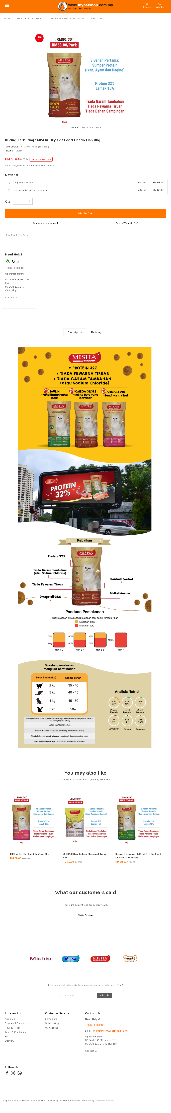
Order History (52, 1023)
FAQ (7, 1036)
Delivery (96, 332)
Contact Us (11, 297)
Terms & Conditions (15, 1032)
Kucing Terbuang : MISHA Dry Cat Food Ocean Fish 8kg (78, 18)
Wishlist (160, 7)
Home (7, 18)
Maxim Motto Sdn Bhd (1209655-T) (40, 1100)
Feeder (19, 18)
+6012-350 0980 (14, 268)
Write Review (85, 915)
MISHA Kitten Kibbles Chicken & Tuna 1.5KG (33, 856)
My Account (51, 1027)
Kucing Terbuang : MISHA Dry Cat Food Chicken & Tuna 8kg (87, 856)
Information (13, 1013)
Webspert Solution (105, 1100)
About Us (10, 1019)
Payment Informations (17, 1023)
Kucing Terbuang (36, 18)
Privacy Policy (12, 1027)
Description (75, 332)
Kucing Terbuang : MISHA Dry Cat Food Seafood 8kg (140, 856)
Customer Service (57, 1013)
